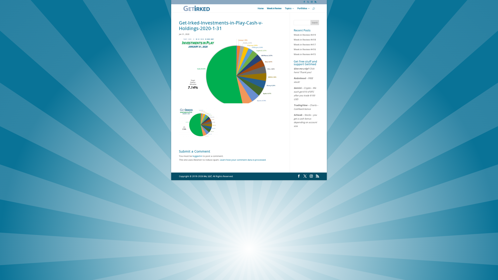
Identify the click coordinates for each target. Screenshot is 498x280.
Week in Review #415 (305, 54)
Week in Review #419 (305, 34)
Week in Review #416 (305, 49)
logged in (197, 156)
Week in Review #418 (305, 39)
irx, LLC (208, 176)
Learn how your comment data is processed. (243, 159)
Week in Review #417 (305, 44)
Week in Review (274, 9)
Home (261, 9)
